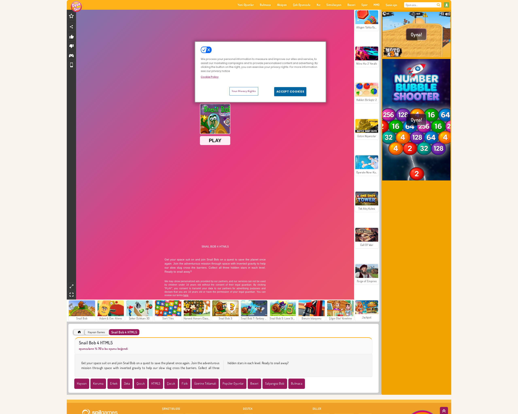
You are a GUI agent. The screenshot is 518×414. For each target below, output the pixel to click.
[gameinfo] (71, 56)
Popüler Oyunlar (233, 383)
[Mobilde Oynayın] (71, 65)
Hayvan (82, 383)
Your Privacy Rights (244, 91)
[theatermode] (71, 286)
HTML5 (155, 383)
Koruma (98, 383)
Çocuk (141, 383)
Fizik (185, 383)
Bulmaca (296, 383)
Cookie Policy (210, 77)
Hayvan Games (96, 332)
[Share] (71, 27)
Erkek (113, 383)
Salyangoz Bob (274, 383)
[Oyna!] (416, 56)
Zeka (127, 383)
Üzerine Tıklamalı (205, 383)
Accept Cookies (290, 92)
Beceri (254, 383)
